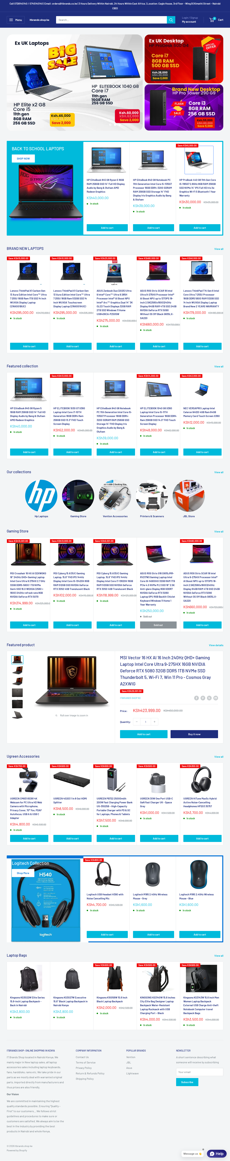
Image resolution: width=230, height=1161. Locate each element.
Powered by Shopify (17, 1150)
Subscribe (187, 1082)
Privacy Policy (84, 1067)
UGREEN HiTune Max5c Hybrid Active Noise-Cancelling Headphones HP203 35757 (200, 802)
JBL (128, 1062)
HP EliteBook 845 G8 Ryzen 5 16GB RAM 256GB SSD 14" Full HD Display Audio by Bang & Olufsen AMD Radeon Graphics (106, 185)
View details (216, 645)
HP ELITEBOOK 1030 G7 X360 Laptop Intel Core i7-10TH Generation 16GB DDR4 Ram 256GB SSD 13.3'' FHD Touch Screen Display (69, 416)
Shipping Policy (85, 1078)
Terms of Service (86, 1062)
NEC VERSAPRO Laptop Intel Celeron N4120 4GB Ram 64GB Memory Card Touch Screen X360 (201, 412)
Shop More (23, 873)
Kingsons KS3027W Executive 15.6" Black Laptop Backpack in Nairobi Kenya (70, 1001)
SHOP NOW (23, 158)
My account (189, 21)
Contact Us (82, 1057)
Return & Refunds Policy (90, 1073)
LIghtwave (132, 1073)
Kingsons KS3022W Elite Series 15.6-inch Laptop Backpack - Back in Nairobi (27, 1001)
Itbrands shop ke (130, 698)
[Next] (222, 188)
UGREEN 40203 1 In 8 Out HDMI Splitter (70, 800)
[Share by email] (215, 697)
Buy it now (194, 734)
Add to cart (107, 227)
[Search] (171, 20)
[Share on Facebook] (196, 697)
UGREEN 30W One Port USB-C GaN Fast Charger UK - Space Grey (156, 802)
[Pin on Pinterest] (203, 697)
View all (219, 249)
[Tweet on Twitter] (209, 697)
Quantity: (125, 721)
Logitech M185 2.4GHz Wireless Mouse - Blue (196, 896)
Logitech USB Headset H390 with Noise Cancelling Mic (105, 896)
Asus (129, 1067)
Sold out (158, 625)
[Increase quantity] (154, 721)
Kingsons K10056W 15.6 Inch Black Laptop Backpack (112, 999)
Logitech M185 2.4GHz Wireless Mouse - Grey (150, 896)
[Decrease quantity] (136, 721)
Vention (130, 1057)
